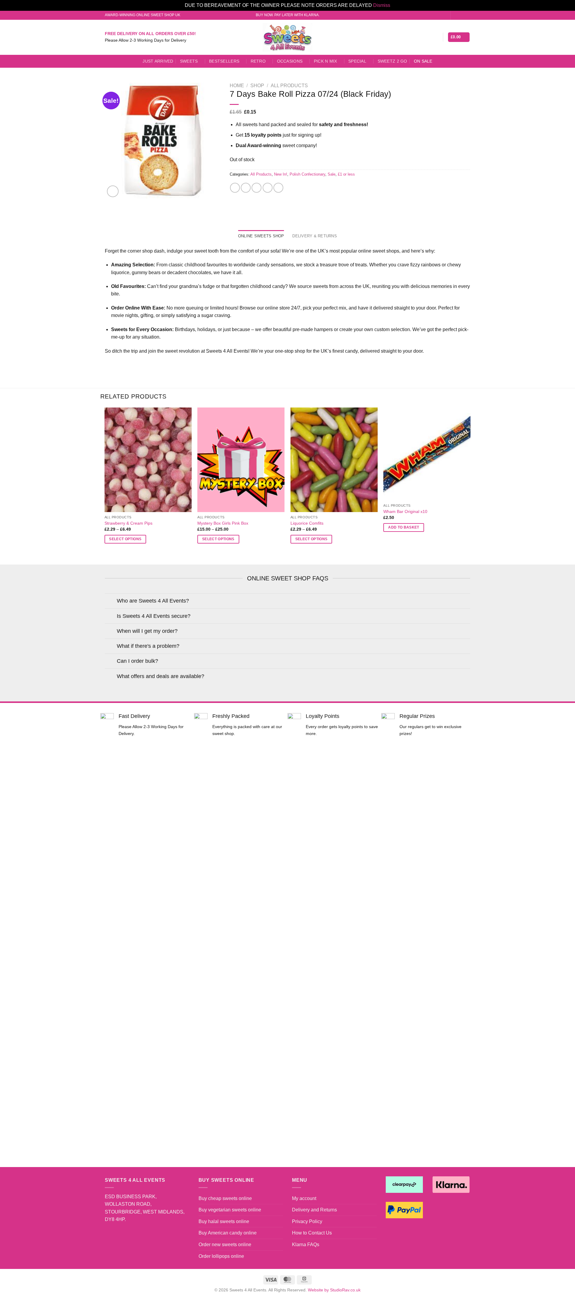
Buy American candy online (228, 1232)
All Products (289, 85)
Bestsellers (224, 61)
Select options (125, 539)
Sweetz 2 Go (392, 61)
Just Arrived (158, 61)
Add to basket (403, 527)
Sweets (189, 61)
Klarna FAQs (305, 1244)
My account (304, 1198)
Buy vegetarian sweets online (230, 1209)
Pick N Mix (325, 61)
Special (357, 61)
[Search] (427, 37)
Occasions (290, 61)
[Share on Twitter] (246, 188)
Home (237, 85)
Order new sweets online (225, 1244)
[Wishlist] (436, 37)
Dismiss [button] (381, 5)
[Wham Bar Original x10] (426, 453)
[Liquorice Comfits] (334, 459)
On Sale (423, 61)
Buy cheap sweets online (225, 1198)
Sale (331, 174)
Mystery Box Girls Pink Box (222, 523)
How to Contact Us (312, 1232)
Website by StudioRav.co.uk (334, 1290)
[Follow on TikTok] (467, 15)
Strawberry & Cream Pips (128, 523)
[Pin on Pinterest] (268, 188)
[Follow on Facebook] (456, 15)
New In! (280, 174)
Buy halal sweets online (224, 1221)
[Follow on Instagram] (461, 15)
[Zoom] (113, 191)
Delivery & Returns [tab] (314, 236)
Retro (258, 61)
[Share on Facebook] (235, 188)
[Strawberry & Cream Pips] (148, 459)
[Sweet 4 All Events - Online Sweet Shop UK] (287, 37)
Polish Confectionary (307, 174)
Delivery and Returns (314, 1209)
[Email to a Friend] (256, 188)
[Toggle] (110, 601)
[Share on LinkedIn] (278, 188)
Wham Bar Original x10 (405, 511)
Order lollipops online (221, 1256)
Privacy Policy (307, 1221)
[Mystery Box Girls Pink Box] (241, 459)
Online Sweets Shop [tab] (261, 236)
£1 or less (346, 174)
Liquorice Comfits (306, 523)
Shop (257, 85)
